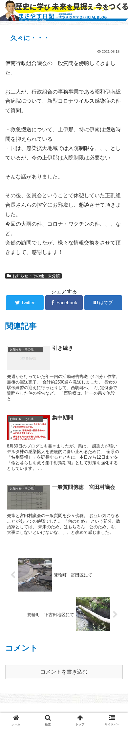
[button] (115, 597)
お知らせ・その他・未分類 (36, 276)
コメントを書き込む (64, 672)
